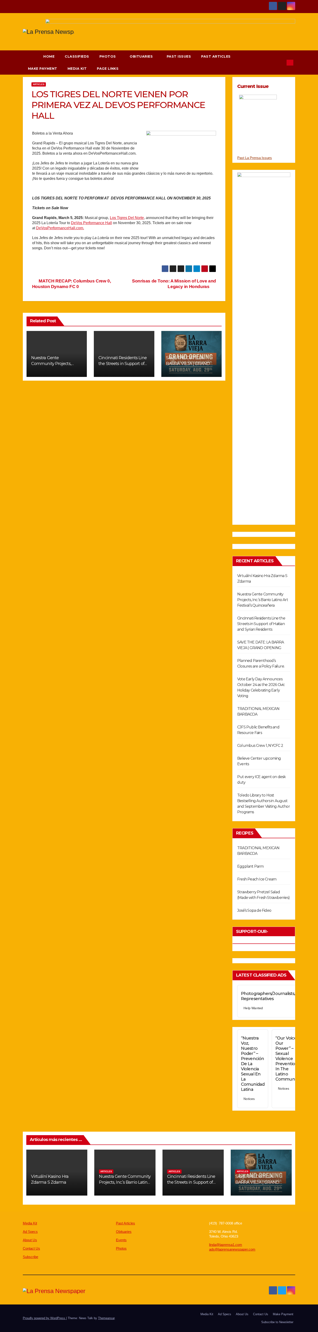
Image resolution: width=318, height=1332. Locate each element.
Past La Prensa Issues (254, 158)
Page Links (108, 68)
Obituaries (142, 56)
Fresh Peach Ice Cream (256, 879)
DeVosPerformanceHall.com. (60, 228)
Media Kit (77, 68)
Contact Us (31, 1248)
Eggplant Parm (250, 866)
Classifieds (77, 56)
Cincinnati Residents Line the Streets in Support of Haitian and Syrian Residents (261, 624)
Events (121, 1240)
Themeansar (106, 1318)
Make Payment (42, 68)
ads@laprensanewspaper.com (232, 1249)
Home (48, 56)
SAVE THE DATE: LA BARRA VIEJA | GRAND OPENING (188, 363)
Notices (249, 1099)
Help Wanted (253, 1008)
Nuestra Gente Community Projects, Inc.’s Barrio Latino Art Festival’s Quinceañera (262, 600)
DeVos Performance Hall (91, 223)
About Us (30, 1240)
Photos (108, 56)
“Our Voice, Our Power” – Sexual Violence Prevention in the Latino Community (287, 1059)
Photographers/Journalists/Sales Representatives (273, 996)
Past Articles (216, 56)
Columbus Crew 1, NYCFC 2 (260, 745)
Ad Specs (30, 1232)
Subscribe (30, 1257)
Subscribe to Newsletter (277, 1322)
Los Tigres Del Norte (127, 218)
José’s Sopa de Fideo (254, 910)
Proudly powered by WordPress (44, 1318)
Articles (38, 84)
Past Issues (179, 56)
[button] (281, 62)
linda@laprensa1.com (225, 1245)
